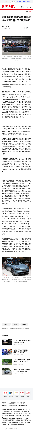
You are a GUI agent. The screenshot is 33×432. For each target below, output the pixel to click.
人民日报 (5, 396)
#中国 (24, 324)
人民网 (27, 396)
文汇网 (16, 396)
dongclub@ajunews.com (17, 424)
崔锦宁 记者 (5, 26)
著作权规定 (4, 405)
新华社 (11, 396)
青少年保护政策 (21, 403)
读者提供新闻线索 (12, 405)
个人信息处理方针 (11, 403)
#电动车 (6, 324)
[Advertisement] (16, 305)
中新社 (22, 396)
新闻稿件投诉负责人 (23, 405)
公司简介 (4, 403)
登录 (22, 7)
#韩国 (16, 324)
